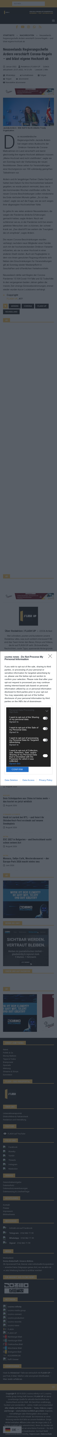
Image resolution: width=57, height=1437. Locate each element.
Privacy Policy (45, 780)
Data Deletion (11, 780)
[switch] (45, 718)
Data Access (28, 780)
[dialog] (28, 718)
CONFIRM (17, 769)
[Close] (51, 657)
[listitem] (28, 711)
